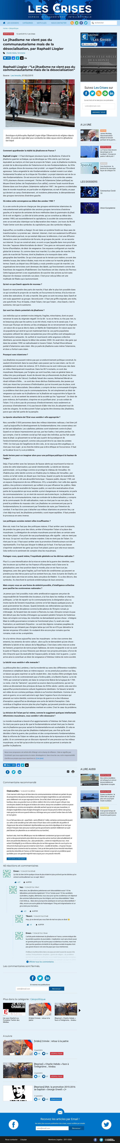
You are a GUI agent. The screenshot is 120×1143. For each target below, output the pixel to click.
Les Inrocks (16, 75)
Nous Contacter (58, 23)
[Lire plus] (39, 758)
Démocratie (56, 1099)
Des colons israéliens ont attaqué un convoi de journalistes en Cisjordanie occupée (108, 781)
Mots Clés (41, 23)
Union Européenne (107, 208)
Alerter (29, 882)
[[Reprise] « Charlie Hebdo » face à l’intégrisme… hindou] (18, 1070)
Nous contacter (11, 1140)
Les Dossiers (13, 23)
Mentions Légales (55, 1140)
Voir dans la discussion (16, 859)
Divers (103, 130)
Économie (104, 808)
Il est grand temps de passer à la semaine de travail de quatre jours (108, 813)
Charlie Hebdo (11, 53)
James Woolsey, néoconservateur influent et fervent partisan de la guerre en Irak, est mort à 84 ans (107, 137)
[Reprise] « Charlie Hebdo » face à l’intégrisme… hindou (51, 1065)
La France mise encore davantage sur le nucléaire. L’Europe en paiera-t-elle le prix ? (108, 153)
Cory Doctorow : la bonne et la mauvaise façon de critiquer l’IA (108, 168)
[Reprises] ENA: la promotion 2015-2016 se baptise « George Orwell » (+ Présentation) (54, 1088)
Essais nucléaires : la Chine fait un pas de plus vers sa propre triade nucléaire (107, 797)
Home (5, 28)
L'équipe (23, 1140)
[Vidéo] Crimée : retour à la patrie (51, 1041)
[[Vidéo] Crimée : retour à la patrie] (18, 1047)
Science (104, 163)
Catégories (28, 23)
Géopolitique (13, 28)
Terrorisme (21, 53)
